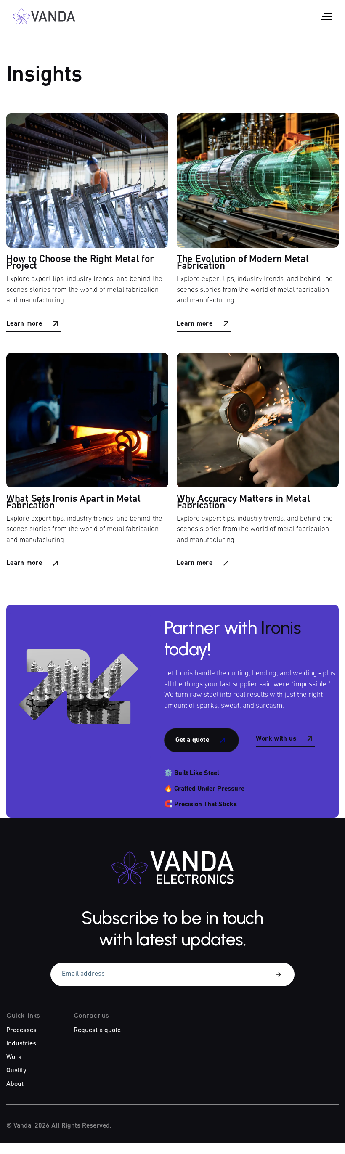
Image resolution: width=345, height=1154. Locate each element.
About (15, 1084)
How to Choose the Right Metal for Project (80, 263)
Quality (16, 1070)
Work (13, 1057)
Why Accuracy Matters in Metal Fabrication (243, 502)
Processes (21, 1030)
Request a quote (97, 1030)
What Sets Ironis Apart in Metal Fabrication (73, 502)
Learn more (24, 323)
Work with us (276, 739)
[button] (326, 16)
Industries (21, 1043)
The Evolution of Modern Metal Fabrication (242, 263)
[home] (44, 16)
